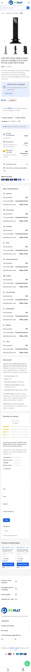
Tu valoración (7, 468)
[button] (27, 663)
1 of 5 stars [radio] (14, 457)
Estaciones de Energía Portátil (8, 553)
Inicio (2, 13)
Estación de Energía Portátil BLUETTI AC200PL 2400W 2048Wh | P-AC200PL (8, 552)
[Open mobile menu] (2, 2)
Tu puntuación (7, 457)
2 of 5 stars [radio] (16, 457)
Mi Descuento (8, 93)
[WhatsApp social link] (17, 121)
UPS (21, 13)
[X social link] (11, 121)
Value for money (7, 460)
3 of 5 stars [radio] (17, 457)
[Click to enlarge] (4, 41)
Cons (4, 496)
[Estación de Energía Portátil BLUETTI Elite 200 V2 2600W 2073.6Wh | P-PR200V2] (23, 547)
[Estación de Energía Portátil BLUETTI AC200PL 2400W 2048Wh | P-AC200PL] (8, 547)
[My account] (29, 2)
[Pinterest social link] (13, 121)
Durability (6, 462)
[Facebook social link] (9, 121)
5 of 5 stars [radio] (20, 457)
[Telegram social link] (19, 121)
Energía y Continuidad (12, 13)
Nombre (5, 504)
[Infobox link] (9, 581)
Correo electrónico (8, 511)
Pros (4, 489)
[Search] (27, 7)
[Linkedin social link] (15, 121)
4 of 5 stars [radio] (18, 457)
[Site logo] (15, 2)
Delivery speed (7, 465)
